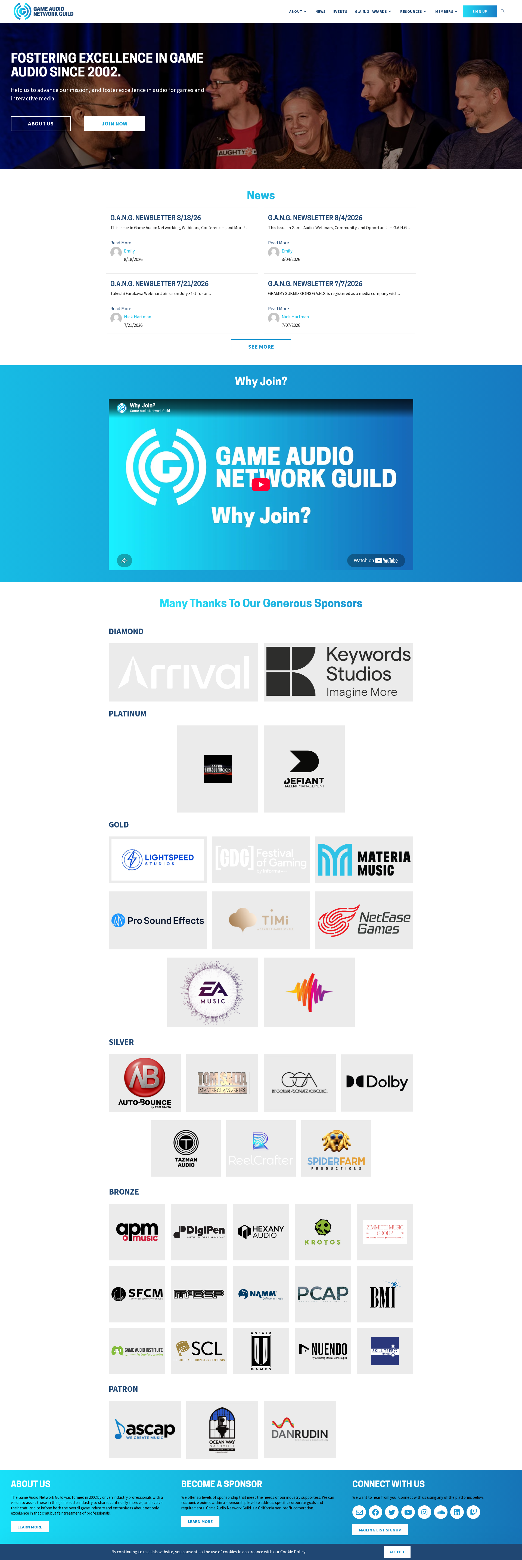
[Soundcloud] (441, 1512)
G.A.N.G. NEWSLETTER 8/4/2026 (315, 218)
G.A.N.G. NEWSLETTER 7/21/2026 (159, 284)
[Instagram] (424, 1512)
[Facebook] (375, 1512)
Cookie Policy (292, 1552)
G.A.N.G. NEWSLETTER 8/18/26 (155, 218)
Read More (120, 243)
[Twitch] (473, 1512)
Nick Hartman (137, 317)
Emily (129, 251)
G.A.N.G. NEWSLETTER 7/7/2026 (315, 284)
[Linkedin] (457, 1512)
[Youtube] (408, 1512)
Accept (397, 1551)
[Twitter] (392, 1512)
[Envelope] (359, 1512)
